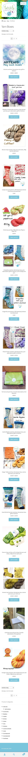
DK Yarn (5, 718)
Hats (4, 723)
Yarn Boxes (5, 738)
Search (14, 754)
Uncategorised (6, 733)
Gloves (4, 721)
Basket (21, 753)
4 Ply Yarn (5, 706)
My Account (4, 754)
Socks (4, 731)
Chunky (5, 716)
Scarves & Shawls (7, 728)
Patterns (5, 726)
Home (4, 21)
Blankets (5, 714)
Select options (14, 76)
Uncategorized (6, 736)
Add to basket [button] (14, 157)
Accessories (6, 711)
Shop (8, 21)
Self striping (7, 709)
